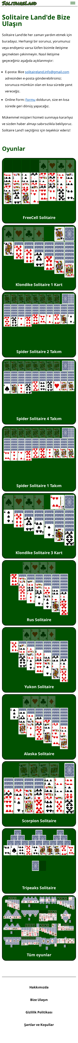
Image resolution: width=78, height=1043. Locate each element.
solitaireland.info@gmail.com (47, 72)
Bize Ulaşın (39, 1000)
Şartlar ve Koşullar (39, 1024)
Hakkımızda (39, 987)
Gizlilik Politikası (39, 1012)
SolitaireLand (19, 3)
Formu (30, 99)
